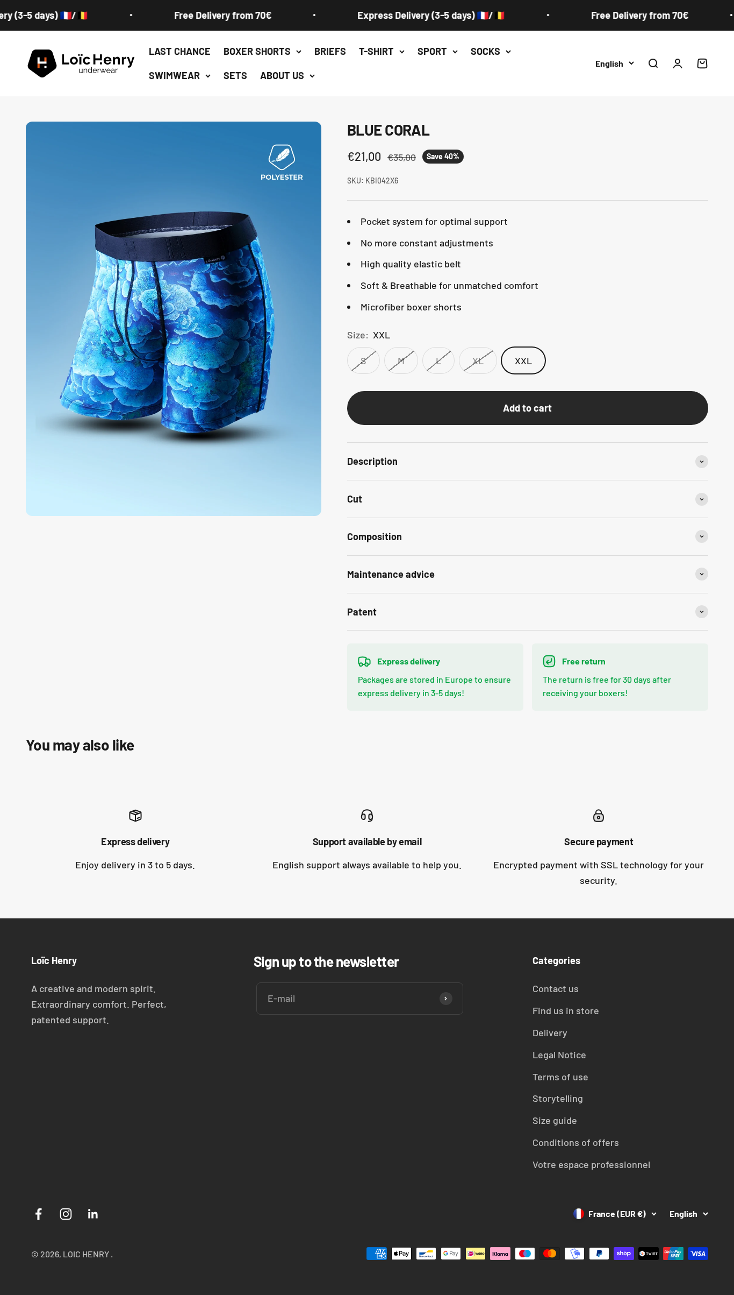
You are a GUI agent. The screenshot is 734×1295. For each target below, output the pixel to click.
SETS (235, 75)
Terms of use (560, 1076)
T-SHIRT (376, 51)
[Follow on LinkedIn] (93, 1214)
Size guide (554, 1120)
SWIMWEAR (174, 75)
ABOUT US (282, 75)
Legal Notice (559, 1054)
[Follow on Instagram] (66, 1214)
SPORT (432, 51)
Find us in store (565, 1010)
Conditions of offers (575, 1142)
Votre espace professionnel (591, 1164)
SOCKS (485, 51)
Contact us (555, 988)
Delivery (549, 1032)
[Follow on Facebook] (38, 1214)
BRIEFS (330, 51)
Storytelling (557, 1098)
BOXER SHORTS (257, 51)
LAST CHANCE (180, 51)
